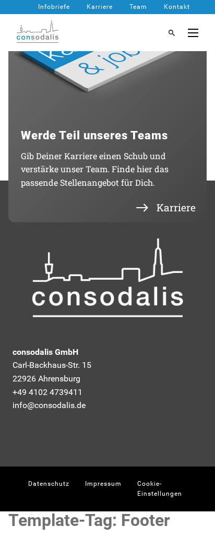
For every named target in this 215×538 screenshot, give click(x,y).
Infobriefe (54, 6)
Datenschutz (48, 483)
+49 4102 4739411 (47, 392)
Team (138, 6)
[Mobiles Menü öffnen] (193, 33)
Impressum (103, 483)
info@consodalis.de (49, 405)
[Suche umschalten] (172, 33)
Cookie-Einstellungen (159, 488)
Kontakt (177, 6)
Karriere (100, 6)
